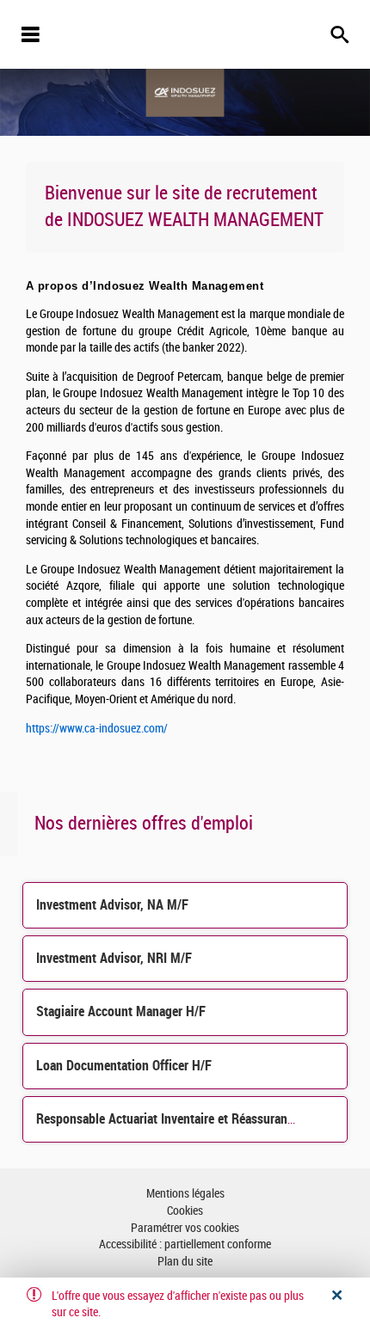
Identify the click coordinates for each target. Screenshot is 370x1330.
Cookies (185, 1211)
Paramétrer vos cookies (185, 1228)
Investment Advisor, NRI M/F (114, 958)
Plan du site (185, 1261)
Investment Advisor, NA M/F (112, 905)
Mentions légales (185, 1193)
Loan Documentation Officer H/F (124, 1065)
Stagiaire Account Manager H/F (121, 1011)
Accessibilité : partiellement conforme (185, 1244)
